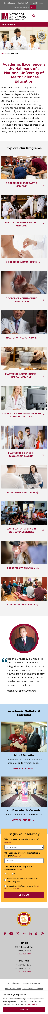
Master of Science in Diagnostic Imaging (21, 454)
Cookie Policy (32, 1004)
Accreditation (13, 983)
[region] (24, 1002)
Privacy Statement (13, 989)
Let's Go (24, 895)
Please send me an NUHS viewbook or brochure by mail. (22, 880)
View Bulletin (21, 768)
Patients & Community (20, 7)
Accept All (24, 1009)
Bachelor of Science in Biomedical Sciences (21, 530)
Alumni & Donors (37, 3)
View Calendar (21, 820)
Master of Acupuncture (21, 338)
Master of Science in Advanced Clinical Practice (21, 415)
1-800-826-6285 (24, 953)
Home (4, 53)
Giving (33, 7)
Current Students (9, 3)
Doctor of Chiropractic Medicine (21, 185)
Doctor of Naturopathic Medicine (21, 224)
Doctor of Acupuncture (21, 262)
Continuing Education (21, 604)
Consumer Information (30, 983)
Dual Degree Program (21, 492)
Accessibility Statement (32, 989)
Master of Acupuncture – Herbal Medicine (21, 376)
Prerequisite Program (21, 568)
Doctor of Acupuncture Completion (21, 300)
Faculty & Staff (23, 3)
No (15, 874)
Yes (8, 874)
